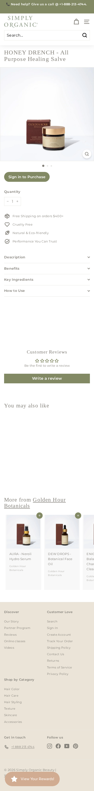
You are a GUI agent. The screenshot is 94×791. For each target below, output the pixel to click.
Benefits (12, 268)
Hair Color (12, 689)
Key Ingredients (18, 279)
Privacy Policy (58, 674)
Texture (9, 708)
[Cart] (76, 22)
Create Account (59, 634)
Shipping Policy (59, 647)
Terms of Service (59, 667)
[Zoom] (86, 154)
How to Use (14, 290)
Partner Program (17, 628)
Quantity (12, 192)
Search (52, 621)
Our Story (11, 621)
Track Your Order (60, 641)
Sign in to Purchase (26, 177)
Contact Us (55, 654)
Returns (53, 660)
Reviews (10, 634)
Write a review (47, 378)
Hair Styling (13, 702)
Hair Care (11, 695)
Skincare (10, 715)
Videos (9, 647)
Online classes (15, 641)
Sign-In (52, 628)
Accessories (13, 722)
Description (15, 257)
